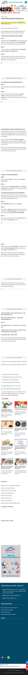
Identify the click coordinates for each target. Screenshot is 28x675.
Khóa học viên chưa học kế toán (8, 490)
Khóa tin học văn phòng (6, 500)
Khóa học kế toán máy (6, 498)
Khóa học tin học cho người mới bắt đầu (10, 485)
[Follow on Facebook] (2, 657)
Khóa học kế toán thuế (6, 495)
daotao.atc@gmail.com (11, 598)
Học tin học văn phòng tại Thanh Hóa (14, 357)
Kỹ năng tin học (4, 16)
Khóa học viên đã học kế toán (8, 488)
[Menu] (26, 2)
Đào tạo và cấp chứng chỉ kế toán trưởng (10, 503)
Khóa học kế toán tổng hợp (7, 493)
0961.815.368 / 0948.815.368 (13, 595)
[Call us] (8, 657)
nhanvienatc (16, 22)
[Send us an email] (5, 657)
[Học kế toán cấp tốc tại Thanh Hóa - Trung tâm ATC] (12, 2)
